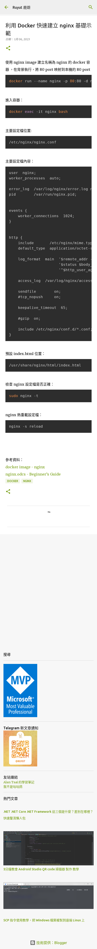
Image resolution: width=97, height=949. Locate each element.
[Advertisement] (48, 589)
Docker (12, 481)
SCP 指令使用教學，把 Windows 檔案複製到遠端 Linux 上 (44, 920)
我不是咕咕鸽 (12, 787)
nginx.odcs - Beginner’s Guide (33, 474)
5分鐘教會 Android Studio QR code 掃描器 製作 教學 (41, 869)
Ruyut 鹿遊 (21, 7)
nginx (27, 481)
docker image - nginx (25, 467)
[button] (8, 48)
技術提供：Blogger (51, 943)
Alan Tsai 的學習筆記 (18, 782)
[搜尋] (90, 7)
